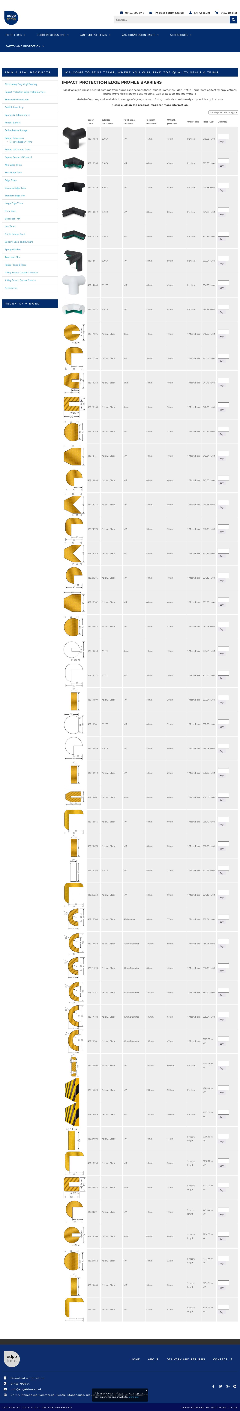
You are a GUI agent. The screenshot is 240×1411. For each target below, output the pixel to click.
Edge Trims (14, 34)
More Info (133, 1396)
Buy (222, 141)
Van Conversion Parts (138, 34)
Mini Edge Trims (13, 164)
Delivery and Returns (186, 1359)
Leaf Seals (10, 226)
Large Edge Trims (14, 203)
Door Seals (10, 211)
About (153, 1359)
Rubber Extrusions (51, 34)
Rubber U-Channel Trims (18, 149)
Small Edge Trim (13, 172)
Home (135, 1359)
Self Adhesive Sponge (16, 130)
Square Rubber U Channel (18, 157)
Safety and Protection (23, 46)
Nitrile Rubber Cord (15, 234)
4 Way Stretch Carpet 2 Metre (20, 280)
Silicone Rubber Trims (21, 141)
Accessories (179, 34)
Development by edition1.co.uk (209, 1407)
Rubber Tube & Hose (15, 264)
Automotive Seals (93, 34)
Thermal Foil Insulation (16, 99)
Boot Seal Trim (12, 218)
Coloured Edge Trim (15, 187)
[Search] (233, 19)
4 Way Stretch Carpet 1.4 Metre (21, 272)
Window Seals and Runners (19, 241)
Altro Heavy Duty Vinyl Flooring (21, 84)
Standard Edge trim (15, 195)
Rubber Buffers (13, 122)
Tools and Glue (12, 257)
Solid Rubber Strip (14, 107)
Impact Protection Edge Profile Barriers (25, 91)
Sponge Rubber (13, 249)
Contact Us (222, 1359)
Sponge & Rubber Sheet (17, 115)
